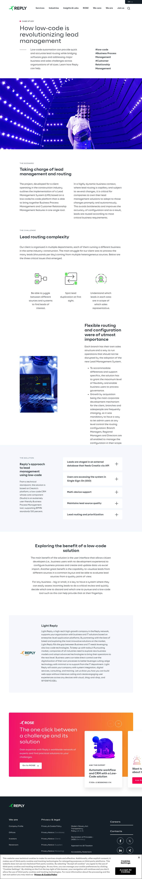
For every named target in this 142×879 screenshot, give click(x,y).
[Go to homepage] (18, 8)
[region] (71, 866)
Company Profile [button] (16, 826)
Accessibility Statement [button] (81, 852)
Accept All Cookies (125, 871)
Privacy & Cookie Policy (45, 875)
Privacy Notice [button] (52, 832)
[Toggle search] (128, 8)
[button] (31, 766)
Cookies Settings (125, 862)
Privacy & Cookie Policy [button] (51, 826)
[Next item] (118, 723)
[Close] (139, 857)
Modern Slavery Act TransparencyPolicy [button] (79, 828)
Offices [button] (12, 832)
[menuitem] (40, 8)
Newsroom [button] (13, 845)
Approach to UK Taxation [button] (82, 846)
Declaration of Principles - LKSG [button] (82, 838)
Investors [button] (13, 839)
